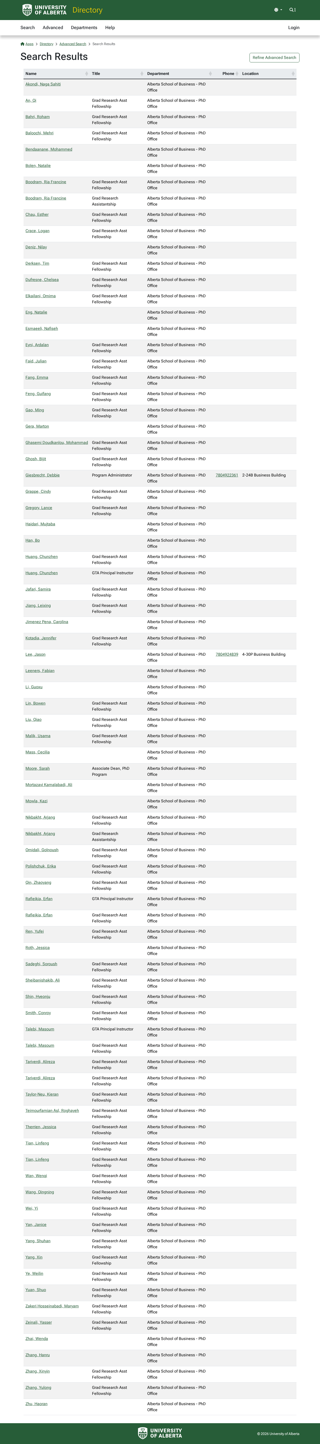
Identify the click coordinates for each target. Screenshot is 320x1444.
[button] (86, 73)
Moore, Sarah (38, 768)
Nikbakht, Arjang (40, 817)
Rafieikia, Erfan (39, 898)
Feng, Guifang (38, 393)
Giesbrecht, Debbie (43, 475)
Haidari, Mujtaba (40, 524)
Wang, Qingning (40, 1192)
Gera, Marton (37, 426)
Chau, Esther (37, 214)
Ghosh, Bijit (36, 458)
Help (110, 27)
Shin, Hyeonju (38, 996)
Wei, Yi (32, 1208)
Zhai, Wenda (37, 1338)
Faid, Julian (36, 361)
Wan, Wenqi (36, 1175)
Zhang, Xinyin (38, 1371)
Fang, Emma (37, 377)
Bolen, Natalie (38, 165)
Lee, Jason (36, 654)
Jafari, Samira (38, 589)
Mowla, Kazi (37, 801)
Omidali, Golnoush (42, 849)
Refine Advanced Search (274, 57)
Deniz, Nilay (36, 247)
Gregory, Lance (39, 507)
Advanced (53, 27)
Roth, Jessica (38, 947)
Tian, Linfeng (37, 1143)
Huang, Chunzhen (42, 556)
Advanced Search (73, 44)
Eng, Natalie (36, 312)
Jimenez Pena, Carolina (47, 621)
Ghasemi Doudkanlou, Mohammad (57, 442)
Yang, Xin (34, 1257)
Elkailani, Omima (41, 296)
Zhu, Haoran (37, 1403)
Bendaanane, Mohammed (49, 149)
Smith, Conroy (38, 1012)
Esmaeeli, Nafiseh (42, 328)
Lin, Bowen (36, 703)
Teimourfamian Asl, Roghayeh (52, 1110)
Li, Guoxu (34, 687)
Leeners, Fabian (40, 670)
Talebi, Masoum (40, 1029)
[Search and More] (292, 10)
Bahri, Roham (38, 116)
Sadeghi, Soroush (41, 963)
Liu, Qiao (34, 719)
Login (294, 27)
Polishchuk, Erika (41, 866)
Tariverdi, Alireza (40, 1061)
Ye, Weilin (34, 1273)
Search (27, 27)
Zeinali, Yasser (39, 1322)
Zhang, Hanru (38, 1355)
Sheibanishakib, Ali (43, 980)
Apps (30, 44)
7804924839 (227, 654)
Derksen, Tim (37, 263)
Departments (84, 27)
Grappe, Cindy (38, 491)
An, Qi (31, 100)
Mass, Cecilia (38, 752)
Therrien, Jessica (41, 1126)
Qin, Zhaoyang (38, 882)
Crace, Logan (38, 230)
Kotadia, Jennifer (41, 638)
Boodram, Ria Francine (46, 181)
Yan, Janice (36, 1224)
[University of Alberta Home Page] (44, 10)
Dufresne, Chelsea (42, 279)
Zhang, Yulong (38, 1387)
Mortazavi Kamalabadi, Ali (49, 784)
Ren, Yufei (35, 931)
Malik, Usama (38, 735)
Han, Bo (33, 540)
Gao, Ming (35, 410)
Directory (87, 10)
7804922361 (227, 475)
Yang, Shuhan (38, 1240)
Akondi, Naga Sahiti (43, 84)
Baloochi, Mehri (40, 133)
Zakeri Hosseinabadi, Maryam (52, 1306)
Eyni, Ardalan (37, 344)
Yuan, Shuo (36, 1289)
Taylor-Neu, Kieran (42, 1094)
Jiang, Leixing (38, 605)
